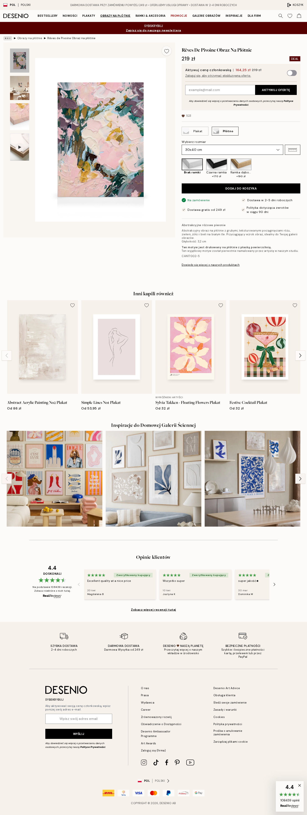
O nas (145, 688)
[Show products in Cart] (299, 16)
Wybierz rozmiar (194, 142)
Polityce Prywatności (92, 747)
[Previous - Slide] (178, 168)
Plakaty (88, 16)
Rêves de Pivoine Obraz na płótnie (71, 38)
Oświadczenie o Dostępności (161, 724)
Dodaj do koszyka (241, 188)
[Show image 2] (19, 88)
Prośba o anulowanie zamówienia (227, 732)
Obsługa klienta (224, 695)
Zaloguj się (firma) (153, 750)
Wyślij (78, 734)
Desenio (166, 803)
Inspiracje (234, 16)
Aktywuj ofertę (276, 90)
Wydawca (148, 702)
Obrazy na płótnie (115, 16)
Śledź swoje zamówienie (230, 702)
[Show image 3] (19, 116)
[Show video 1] (19, 147)
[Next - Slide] (303, 168)
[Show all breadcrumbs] (7, 38)
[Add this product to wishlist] (167, 51)
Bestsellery (48, 16)
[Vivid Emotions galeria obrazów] (54, 479)
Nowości (70, 16)
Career (146, 709)
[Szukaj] (280, 16)
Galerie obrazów (206, 16)
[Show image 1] (19, 61)
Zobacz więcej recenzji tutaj (153, 610)
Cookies (219, 717)
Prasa (145, 695)
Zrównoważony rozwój (156, 717)
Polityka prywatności (227, 724)
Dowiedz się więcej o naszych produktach (211, 265)
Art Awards (148, 743)
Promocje (179, 16)
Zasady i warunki (225, 709)
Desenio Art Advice (226, 688)
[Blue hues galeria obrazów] (153, 479)
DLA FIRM (254, 16)
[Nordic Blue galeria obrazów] (252, 479)
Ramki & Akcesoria (151, 16)
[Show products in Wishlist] (289, 16)
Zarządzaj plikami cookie (230, 741)
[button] (292, 150)
